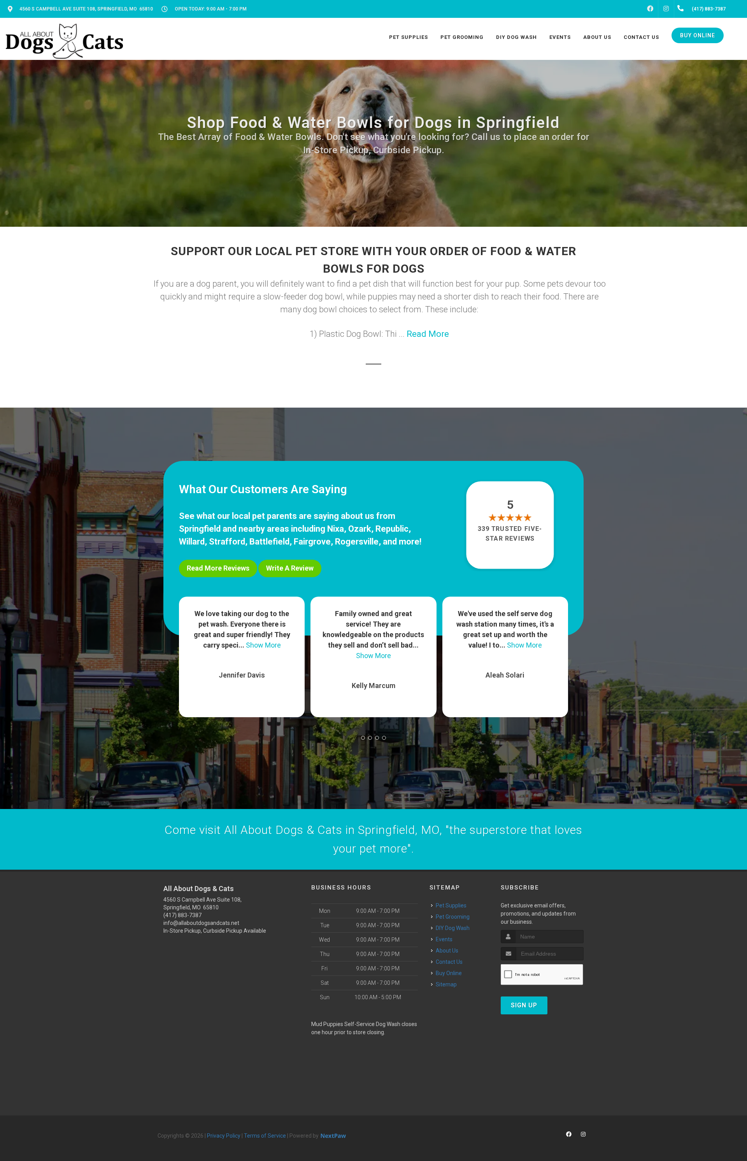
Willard (192, 541)
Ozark (359, 529)
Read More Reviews (218, 568)
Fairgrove (312, 541)
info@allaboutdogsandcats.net (201, 923)
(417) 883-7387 (182, 915)
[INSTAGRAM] (666, 9)
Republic (392, 529)
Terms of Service (265, 1136)
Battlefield (269, 541)
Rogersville (357, 541)
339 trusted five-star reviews (510, 533)
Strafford (227, 541)
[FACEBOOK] (650, 9)
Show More (242, 655)
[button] (363, 738)
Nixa (335, 529)
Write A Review (290, 568)
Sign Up (524, 1005)
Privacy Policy (223, 1136)
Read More (428, 334)
